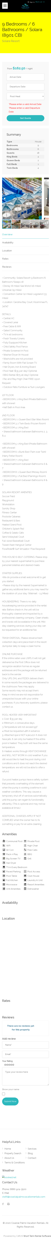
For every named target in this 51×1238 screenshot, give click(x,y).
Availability (7, 242)
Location (7, 250)
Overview (7, 234)
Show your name (10, 1089)
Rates (5, 258)
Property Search (12, 1153)
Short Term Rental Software (37, 1236)
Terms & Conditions (14, 1162)
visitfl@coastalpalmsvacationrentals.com (23, 1196)
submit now (10, 1101)
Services (32, 1148)
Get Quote (25, 118)
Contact (32, 1158)
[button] (46, 180)
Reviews (6, 266)
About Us (9, 1158)
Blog (30, 1153)
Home (7, 1148)
